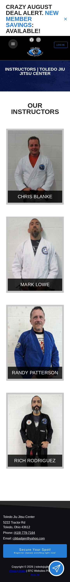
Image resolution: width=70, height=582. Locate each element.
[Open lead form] (56, 568)
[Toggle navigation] (13, 44)
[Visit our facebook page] (31, 39)
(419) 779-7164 (24, 532)
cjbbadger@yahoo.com (29, 538)
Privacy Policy (17, 570)
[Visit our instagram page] (38, 39)
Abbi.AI (35, 574)
